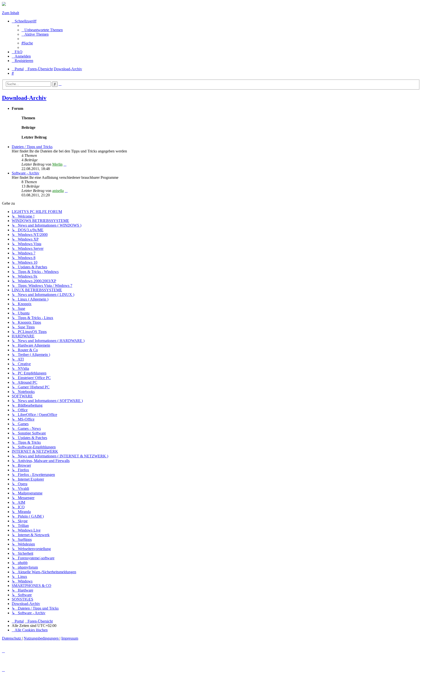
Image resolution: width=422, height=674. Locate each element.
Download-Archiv (24, 98)
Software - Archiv (25, 173)
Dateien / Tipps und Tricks (32, 147)
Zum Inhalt (10, 13)
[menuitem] (42, 30)
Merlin (57, 164)
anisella (58, 191)
